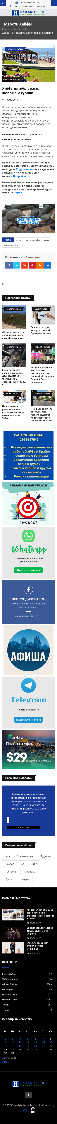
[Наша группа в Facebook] (28, 1095)
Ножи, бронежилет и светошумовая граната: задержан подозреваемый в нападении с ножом (41, 415)
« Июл (6, 1062)
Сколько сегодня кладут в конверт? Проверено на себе (41, 330)
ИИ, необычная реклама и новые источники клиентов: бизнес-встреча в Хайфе (13, 412)
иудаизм (45, 856)
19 (27, 1046)
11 (20, 1042)
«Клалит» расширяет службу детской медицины (37, 946)
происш (10, 879)
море (18, 240)
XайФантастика (27, 979)
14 (43, 1042)
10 (12, 1042)
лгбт (34, 864)
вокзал (9, 864)
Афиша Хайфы (27, 984)
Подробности (24, 169)
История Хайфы (27, 994)
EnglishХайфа (27, 974)
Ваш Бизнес (27, 989)
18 (20, 1046)
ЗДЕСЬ (18, 192)
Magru (26, 1110)
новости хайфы (32, 240)
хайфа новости (11, 245)
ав (22, 864)
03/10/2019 (12, 99)
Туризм (27, 1005)
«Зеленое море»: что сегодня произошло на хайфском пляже (13, 335)
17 (12, 1046)
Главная (6, 29)
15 (51, 1042)
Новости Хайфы (20, 29)
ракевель (29, 871)
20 (35, 1046)
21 (43, 1046)
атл (7, 856)
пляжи (46, 240)
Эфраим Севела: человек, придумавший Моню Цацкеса (40, 931)
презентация (25, 856)
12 (27, 1042)
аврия (25, 879)
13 (35, 1042)
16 (5, 1046)
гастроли (11, 871)
